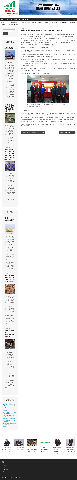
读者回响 (11, 24)
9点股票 (10, 477)
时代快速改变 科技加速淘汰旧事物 (9, 220)
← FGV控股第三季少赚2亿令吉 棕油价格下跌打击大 (33, 132)
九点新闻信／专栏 (63, 22)
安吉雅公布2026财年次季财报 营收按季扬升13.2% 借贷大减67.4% (9, 425)
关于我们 (24, 19)
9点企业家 (47, 22)
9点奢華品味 (72, 22)
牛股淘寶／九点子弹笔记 (25, 22)
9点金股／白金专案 (13, 22)
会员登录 (67, 19)
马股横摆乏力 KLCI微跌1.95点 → (67, 132)
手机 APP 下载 (5, 469)
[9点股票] (9, 6)
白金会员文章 (4, 24)
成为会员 (73, 19)
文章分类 (8, 19)
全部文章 (17, 24)
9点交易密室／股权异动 (37, 22)
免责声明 (3, 467)
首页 (2, 19)
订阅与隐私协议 (5, 465)
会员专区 (16, 19)
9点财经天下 (3, 22)
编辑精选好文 (9, 147)
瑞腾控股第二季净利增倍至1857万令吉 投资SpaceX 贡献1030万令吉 (9, 420)
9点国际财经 (54, 22)
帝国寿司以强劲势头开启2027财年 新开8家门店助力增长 (32, 449)
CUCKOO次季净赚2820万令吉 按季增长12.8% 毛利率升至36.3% (10, 406)
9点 (6, 147)
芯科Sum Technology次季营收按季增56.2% (45, 449)
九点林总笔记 (9, 48)
